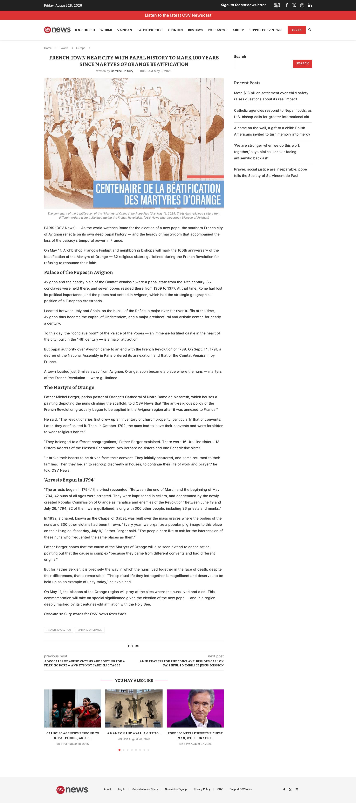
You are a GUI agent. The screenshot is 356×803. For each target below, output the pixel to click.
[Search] (310, 30)
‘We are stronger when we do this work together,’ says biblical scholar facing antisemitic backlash (267, 151)
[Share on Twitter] (132, 646)
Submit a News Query (145, 789)
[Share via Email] (137, 646)
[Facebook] (286, 5)
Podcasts (216, 30)
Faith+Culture (150, 30)
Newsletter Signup (176, 789)
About (238, 30)
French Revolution (59, 629)
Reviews (195, 30)
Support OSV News (265, 30)
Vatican (124, 30)
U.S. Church (85, 30)
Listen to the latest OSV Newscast (178, 15)
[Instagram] (302, 5)
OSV (219, 789)
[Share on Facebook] (128, 646)
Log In (297, 29)
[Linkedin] (310, 5)
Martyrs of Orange (90, 629)
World (106, 30)
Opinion (175, 30)
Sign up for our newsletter (243, 5)
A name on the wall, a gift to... (134, 733)
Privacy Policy (202, 789)
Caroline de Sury (122, 71)
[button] (49, 719)
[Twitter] (294, 5)
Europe (80, 48)
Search (240, 57)
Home (48, 48)
